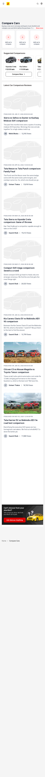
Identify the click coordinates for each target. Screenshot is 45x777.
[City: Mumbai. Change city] (41, 3)
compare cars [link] (14, 541)
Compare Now (17, 74)
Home (4, 541)
